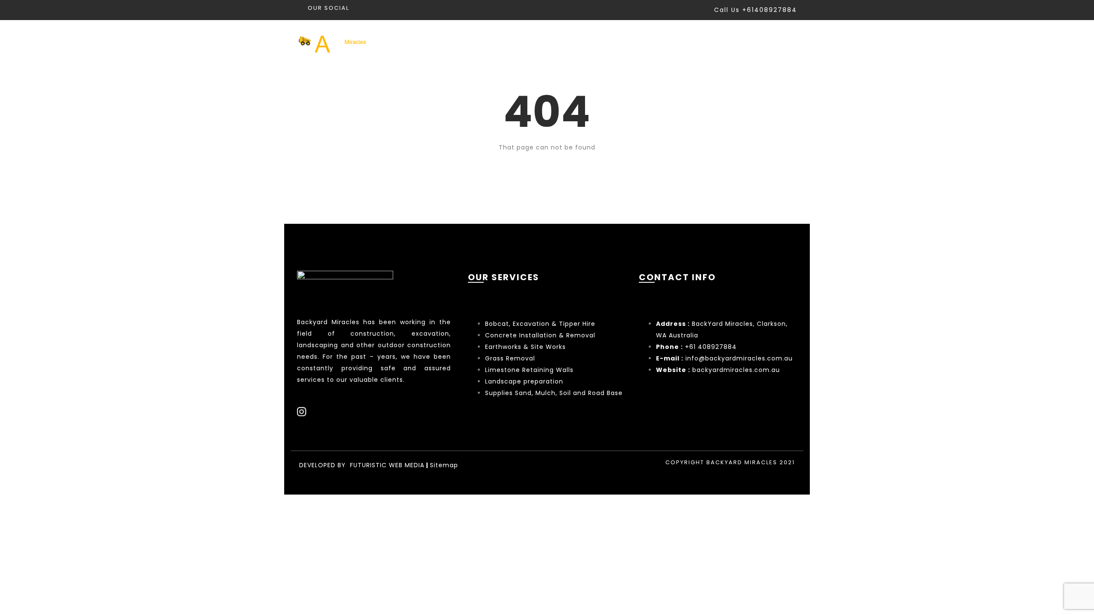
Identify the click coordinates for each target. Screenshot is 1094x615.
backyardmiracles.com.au (736, 370)
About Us (725, 42)
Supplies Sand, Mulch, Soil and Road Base (554, 393)
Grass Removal (511, 358)
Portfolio (669, 42)
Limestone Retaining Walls (529, 370)
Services (611, 42)
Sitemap (444, 465)
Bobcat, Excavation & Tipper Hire (540, 323)
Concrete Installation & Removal (540, 335)
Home (563, 42)
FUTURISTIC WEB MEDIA (387, 465)
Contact (780, 42)
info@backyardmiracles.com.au (739, 358)
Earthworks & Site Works (525, 347)
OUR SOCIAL (328, 8)
